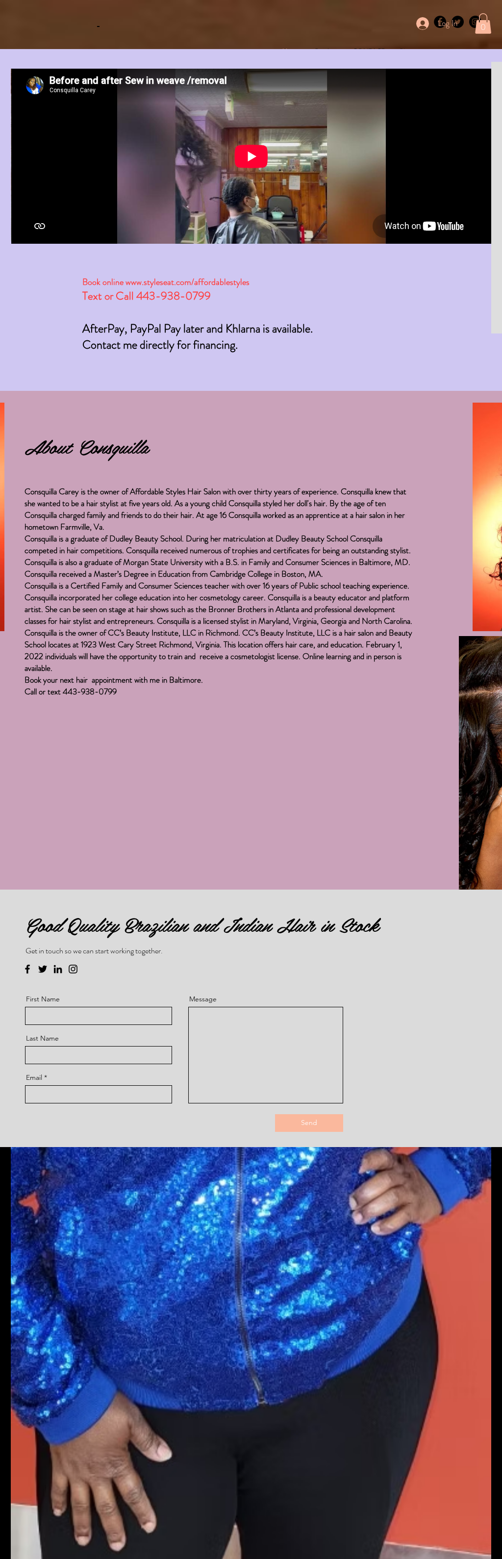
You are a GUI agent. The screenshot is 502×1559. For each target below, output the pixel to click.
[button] (483, 23)
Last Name (42, 1038)
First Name (43, 999)
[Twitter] (43, 969)
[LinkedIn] (58, 969)
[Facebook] (27, 969)
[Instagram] (73, 969)
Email (34, 1077)
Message (203, 999)
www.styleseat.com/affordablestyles (188, 282)
